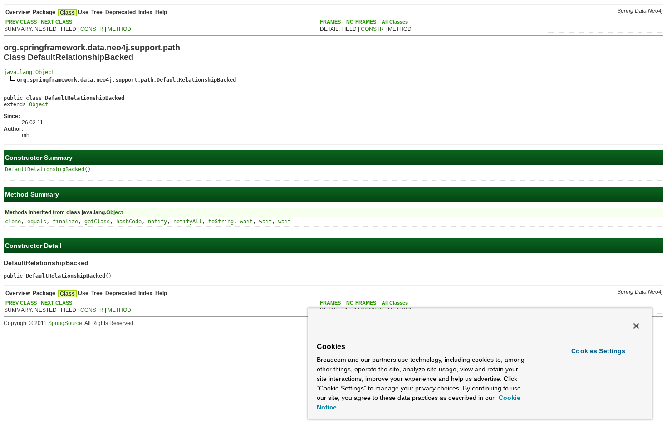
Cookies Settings (598, 351)
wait (246, 221)
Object (38, 104)
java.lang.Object (29, 72)
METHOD (119, 29)
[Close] (636, 326)
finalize (65, 221)
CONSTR (91, 29)
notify (157, 221)
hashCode (129, 221)
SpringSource (65, 323)
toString (221, 221)
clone (13, 221)
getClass (97, 221)
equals (36, 221)
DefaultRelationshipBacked (44, 169)
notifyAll (187, 221)
